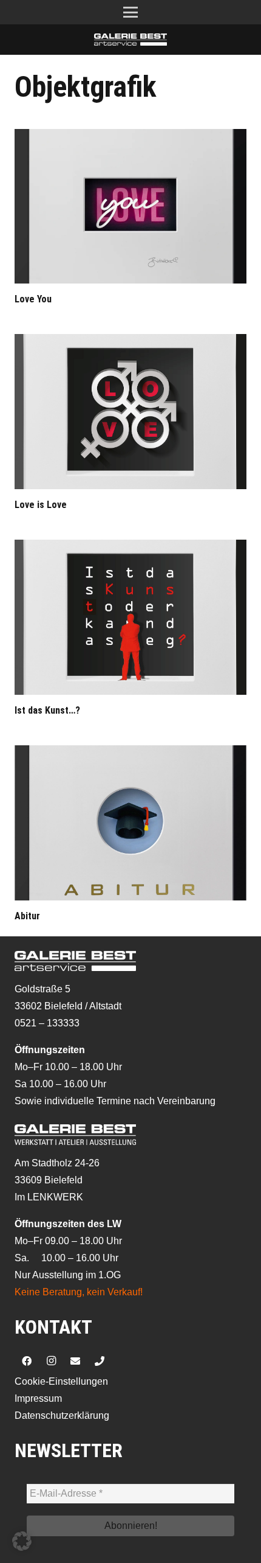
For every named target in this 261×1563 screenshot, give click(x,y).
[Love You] (130, 206)
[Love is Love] (130, 411)
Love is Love (41, 504)
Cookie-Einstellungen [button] (61, 1381)
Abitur (27, 916)
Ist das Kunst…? (47, 710)
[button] (130, 12)
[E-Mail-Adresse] (75, 1361)
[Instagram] (51, 1361)
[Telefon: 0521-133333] (99, 1361)
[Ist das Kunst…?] (130, 617)
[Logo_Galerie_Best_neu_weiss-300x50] (130, 39)
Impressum (38, 1398)
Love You (33, 299)
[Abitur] (130, 822)
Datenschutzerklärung (62, 1415)
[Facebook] (27, 1361)
